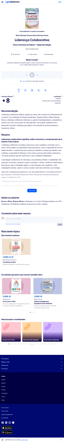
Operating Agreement (7, 414)
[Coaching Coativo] (16, 247)
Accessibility (4, 418)
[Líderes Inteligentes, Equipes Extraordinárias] (47, 286)
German (3, 379)
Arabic (3, 400)
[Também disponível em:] (45, 90)
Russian (3, 386)
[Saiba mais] (13, 96)
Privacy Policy (5, 407)
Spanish (3, 383)
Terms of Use (4, 411)
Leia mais (32, 190)
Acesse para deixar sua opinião (13, 224)
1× (13, 75)
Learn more (24, 440)
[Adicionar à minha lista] (32, 90)
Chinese (3, 389)
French (3, 396)
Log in (24, 81)
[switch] (32, 74)
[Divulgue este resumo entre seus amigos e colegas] (38, 90)
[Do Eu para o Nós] (16, 286)
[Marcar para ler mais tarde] (25, 90)
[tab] (30, 312)
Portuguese (4, 393)
